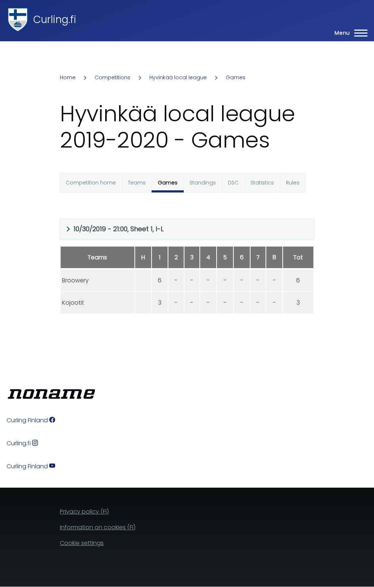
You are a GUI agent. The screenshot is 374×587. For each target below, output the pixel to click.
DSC (233, 182)
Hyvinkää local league (178, 77)
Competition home (91, 182)
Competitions (112, 77)
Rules (292, 182)
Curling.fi (54, 19)
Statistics (262, 182)
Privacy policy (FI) (84, 511)
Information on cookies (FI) (98, 527)
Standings (203, 182)
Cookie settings (82, 543)
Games (235, 77)
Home (68, 77)
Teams (137, 182)
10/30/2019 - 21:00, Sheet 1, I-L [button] (118, 228)
